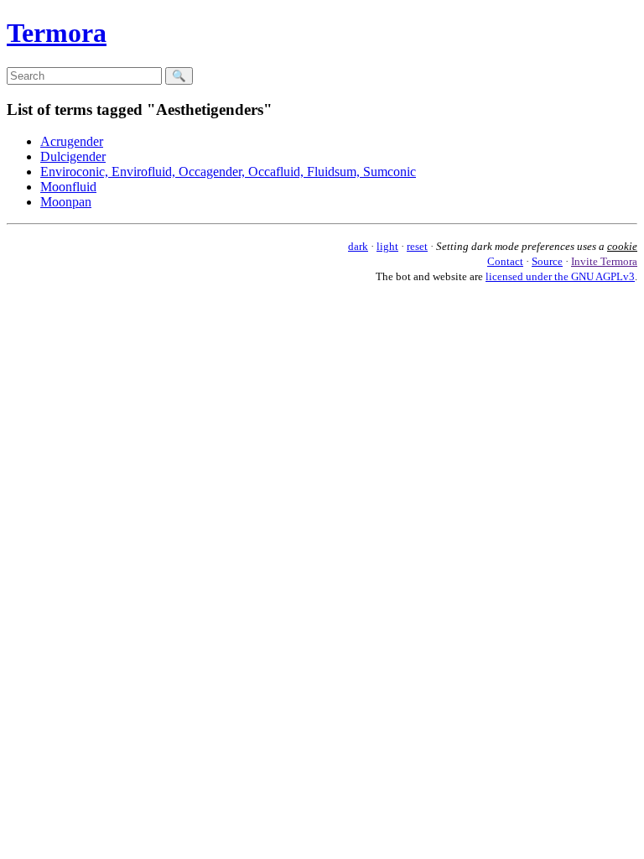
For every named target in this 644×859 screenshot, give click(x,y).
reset (417, 246)
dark (358, 246)
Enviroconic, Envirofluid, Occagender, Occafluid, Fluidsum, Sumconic (228, 171)
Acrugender (71, 141)
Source (547, 261)
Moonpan (65, 202)
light (387, 246)
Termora (56, 33)
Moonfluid (68, 187)
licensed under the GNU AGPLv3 (560, 276)
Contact (505, 261)
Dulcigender (73, 156)
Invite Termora (604, 261)
